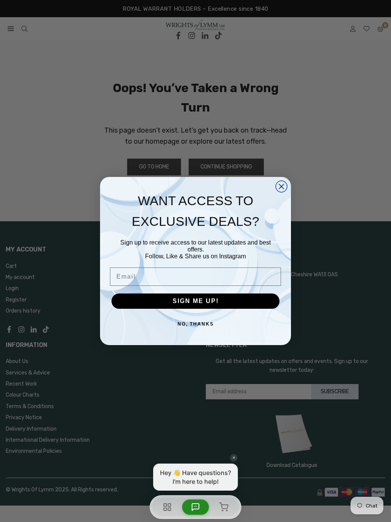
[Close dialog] (281, 186)
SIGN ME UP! (196, 301)
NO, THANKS (196, 324)
